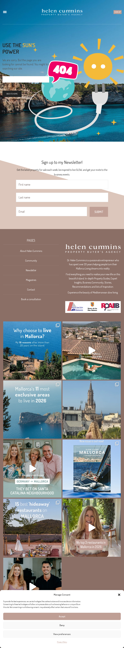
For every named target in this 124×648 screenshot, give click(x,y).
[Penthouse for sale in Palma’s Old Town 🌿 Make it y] (91, 409)
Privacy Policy (62, 642)
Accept (62, 616)
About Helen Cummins (31, 251)
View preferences (62, 634)
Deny (62, 625)
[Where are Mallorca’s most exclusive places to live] (32, 409)
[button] (119, 594)
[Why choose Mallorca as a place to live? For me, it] (32, 350)
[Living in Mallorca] (62, 12)
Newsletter (31, 270)
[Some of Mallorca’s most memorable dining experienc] (32, 528)
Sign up (117, 12)
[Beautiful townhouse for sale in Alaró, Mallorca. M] (91, 350)
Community (31, 260)
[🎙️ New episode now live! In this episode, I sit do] (32, 469)
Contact (31, 289)
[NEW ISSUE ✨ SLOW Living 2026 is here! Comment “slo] (91, 469)
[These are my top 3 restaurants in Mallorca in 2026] (91, 528)
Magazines (31, 280)
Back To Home (12, 94)
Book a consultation (31, 299)
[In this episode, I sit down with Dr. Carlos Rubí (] (32, 587)
